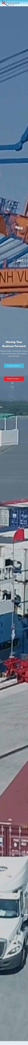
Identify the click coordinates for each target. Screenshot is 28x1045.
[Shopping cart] (22, 3)
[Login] (18, 3)
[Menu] (25, 3)
